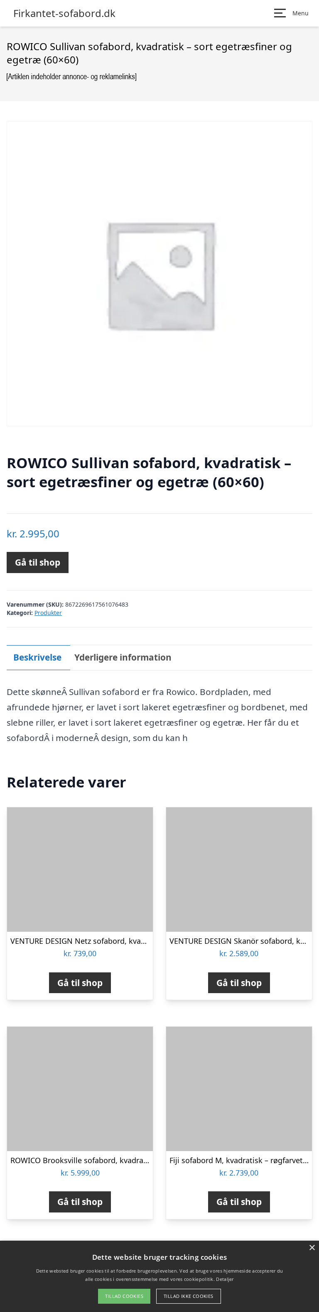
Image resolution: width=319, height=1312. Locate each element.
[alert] (159, 1276)
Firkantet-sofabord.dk (64, 13)
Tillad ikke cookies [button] (188, 1296)
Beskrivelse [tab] (37, 657)
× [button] (312, 1248)
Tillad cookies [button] (124, 1296)
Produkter (48, 613)
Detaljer (224, 1279)
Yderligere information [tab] (123, 657)
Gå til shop (37, 562)
